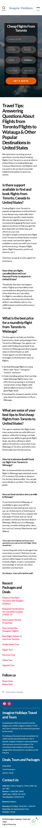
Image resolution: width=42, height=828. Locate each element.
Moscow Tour (8, 655)
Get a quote (21, 81)
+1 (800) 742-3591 (18, 794)
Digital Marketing (9, 824)
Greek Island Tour (10, 644)
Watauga (19, 692)
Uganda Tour (8, 665)
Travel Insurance (8, 769)
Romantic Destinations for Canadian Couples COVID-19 (13, 612)
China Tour (7, 660)
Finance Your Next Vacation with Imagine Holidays (12, 600)
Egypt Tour (7, 649)
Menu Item (7, 681)
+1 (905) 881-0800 (16, 791)
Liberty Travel (7, 773)
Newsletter (6, 766)
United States (11, 692)
